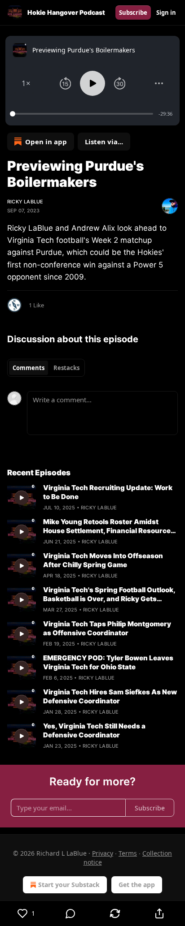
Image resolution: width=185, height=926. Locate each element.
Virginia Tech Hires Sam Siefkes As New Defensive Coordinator (110, 696)
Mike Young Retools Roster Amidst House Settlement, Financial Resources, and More (109, 526)
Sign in (166, 13)
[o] (21, 498)
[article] (92, 497)
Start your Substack (69, 884)
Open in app (46, 141)
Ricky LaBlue (25, 201)
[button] (26, 83)
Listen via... (104, 141)
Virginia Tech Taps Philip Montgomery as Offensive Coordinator (107, 628)
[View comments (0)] (70, 913)
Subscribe (133, 13)
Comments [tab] (28, 368)
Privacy (102, 853)
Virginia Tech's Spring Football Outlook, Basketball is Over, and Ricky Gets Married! (109, 594)
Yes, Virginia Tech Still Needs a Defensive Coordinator (94, 730)
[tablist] (46, 368)
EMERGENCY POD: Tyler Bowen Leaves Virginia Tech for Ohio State (108, 662)
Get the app (137, 884)
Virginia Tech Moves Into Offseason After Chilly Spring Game (103, 560)
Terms (128, 853)
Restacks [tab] (66, 368)
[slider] (83, 113)
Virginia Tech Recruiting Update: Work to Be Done (107, 492)
